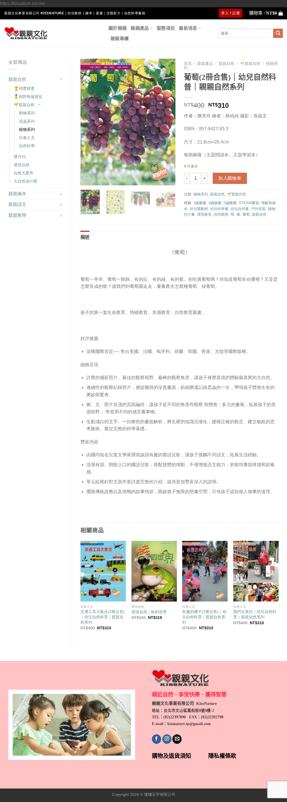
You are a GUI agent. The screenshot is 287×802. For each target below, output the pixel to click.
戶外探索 (258, 209)
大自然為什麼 (25, 181)
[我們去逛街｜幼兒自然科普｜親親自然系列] (256, 571)
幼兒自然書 (240, 209)
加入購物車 (229, 178)
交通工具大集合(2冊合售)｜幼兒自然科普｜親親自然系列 (102, 616)
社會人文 (27, 137)
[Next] (166, 122)
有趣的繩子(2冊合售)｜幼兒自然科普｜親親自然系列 (204, 616)
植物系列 (27, 129)
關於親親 (117, 28)
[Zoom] (87, 178)
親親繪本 (17, 193)
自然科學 (27, 145)
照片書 (189, 214)
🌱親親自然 (24, 104)
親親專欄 (119, 38)
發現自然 (21, 165)
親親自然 (17, 79)
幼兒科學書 (219, 209)
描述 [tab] (85, 237)
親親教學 (17, 215)
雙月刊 (20, 156)
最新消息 (188, 28)
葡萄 (246, 214)
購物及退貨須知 (171, 756)
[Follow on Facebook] (156, 739)
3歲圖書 (199, 203)
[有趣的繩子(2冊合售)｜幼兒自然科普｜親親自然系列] (205, 571)
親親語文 (17, 204)
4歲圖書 (215, 203)
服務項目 (166, 28)
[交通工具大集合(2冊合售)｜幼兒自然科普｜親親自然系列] (103, 571)
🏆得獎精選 (24, 88)
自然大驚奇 (23, 173)
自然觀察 (221, 214)
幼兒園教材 (199, 209)
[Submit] (278, 33)
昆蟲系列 (27, 121)
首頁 (188, 63)
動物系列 (27, 113)
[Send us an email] (177, 739)
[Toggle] (61, 79)
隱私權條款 (222, 756)
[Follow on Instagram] (167, 739)
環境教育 (204, 214)
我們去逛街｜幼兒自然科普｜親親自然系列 (254, 614)
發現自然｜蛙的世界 (149, 612)
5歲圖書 (230, 203)
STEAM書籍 (249, 203)
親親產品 (140, 28)
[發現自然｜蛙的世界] (154, 571)
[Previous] (89, 122)
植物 (271, 209)
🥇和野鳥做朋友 (28, 96)
